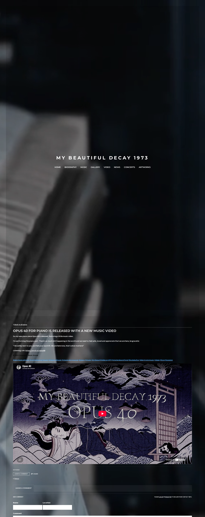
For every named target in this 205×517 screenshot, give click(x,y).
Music (83, 167)
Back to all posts (20, 324)
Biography (71, 167)
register (168, 497)
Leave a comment (21, 474)
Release (16, 478)
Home (58, 167)
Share (35, 474)
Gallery (95, 167)
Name (15, 502)
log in (161, 497)
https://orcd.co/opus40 (35, 350)
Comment (17, 513)
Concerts (129, 167)
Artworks (145, 167)
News (117, 167)
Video (107, 167)
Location (46, 502)
